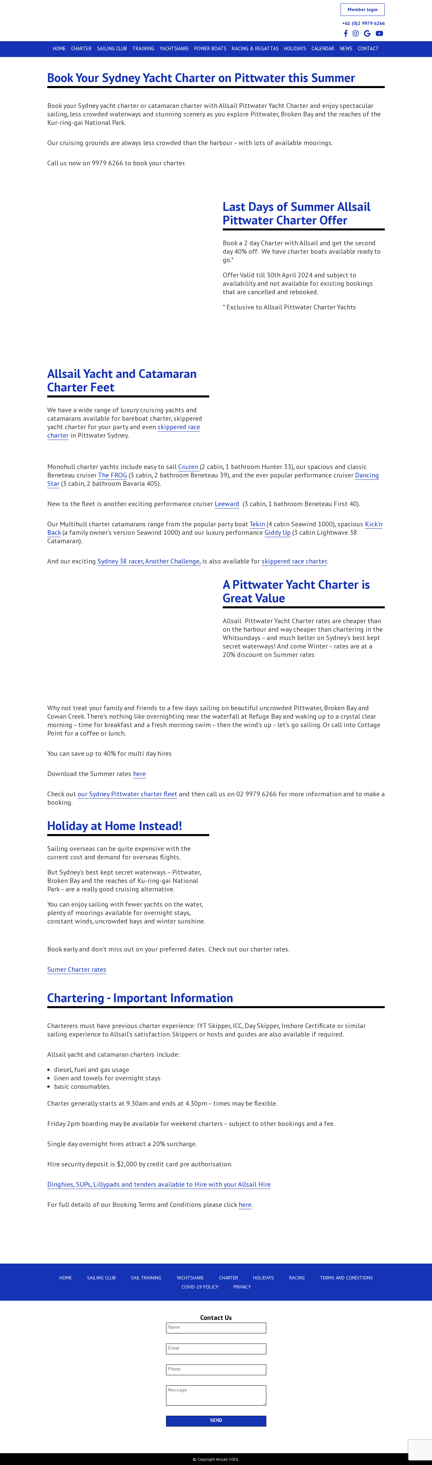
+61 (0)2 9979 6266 (363, 23)
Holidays (295, 48)
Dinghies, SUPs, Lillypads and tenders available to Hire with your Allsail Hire (159, 1184)
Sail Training (146, 1278)
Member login (363, 9)
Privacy (242, 1287)
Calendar (323, 48)
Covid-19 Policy (200, 1287)
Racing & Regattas (255, 48)
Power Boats (210, 48)
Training (143, 48)
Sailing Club (112, 48)
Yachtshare (174, 48)
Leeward (227, 503)
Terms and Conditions (346, 1278)
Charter (81, 48)
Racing (297, 1278)
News (346, 48)
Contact (368, 48)
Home (59, 48)
